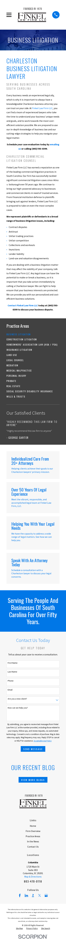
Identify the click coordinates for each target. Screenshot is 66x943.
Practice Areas (33, 836)
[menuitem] (33, 334)
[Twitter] (39, 895)
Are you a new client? (17, 699)
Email (10, 689)
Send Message (33, 749)
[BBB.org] (33, 895)
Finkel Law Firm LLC (42, 108)
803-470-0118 (33, 881)
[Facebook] (19, 895)
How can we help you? (18, 708)
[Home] (32, 14)
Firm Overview (33, 831)
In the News (33, 841)
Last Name (12, 671)
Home (33, 825)
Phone (11, 680)
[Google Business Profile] (46, 895)
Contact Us (33, 846)
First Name (12, 663)
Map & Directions (33, 876)
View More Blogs (33, 780)
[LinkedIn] (26, 895)
